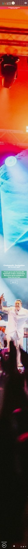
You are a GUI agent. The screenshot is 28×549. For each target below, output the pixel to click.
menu (26, 3)
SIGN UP (14, 282)
